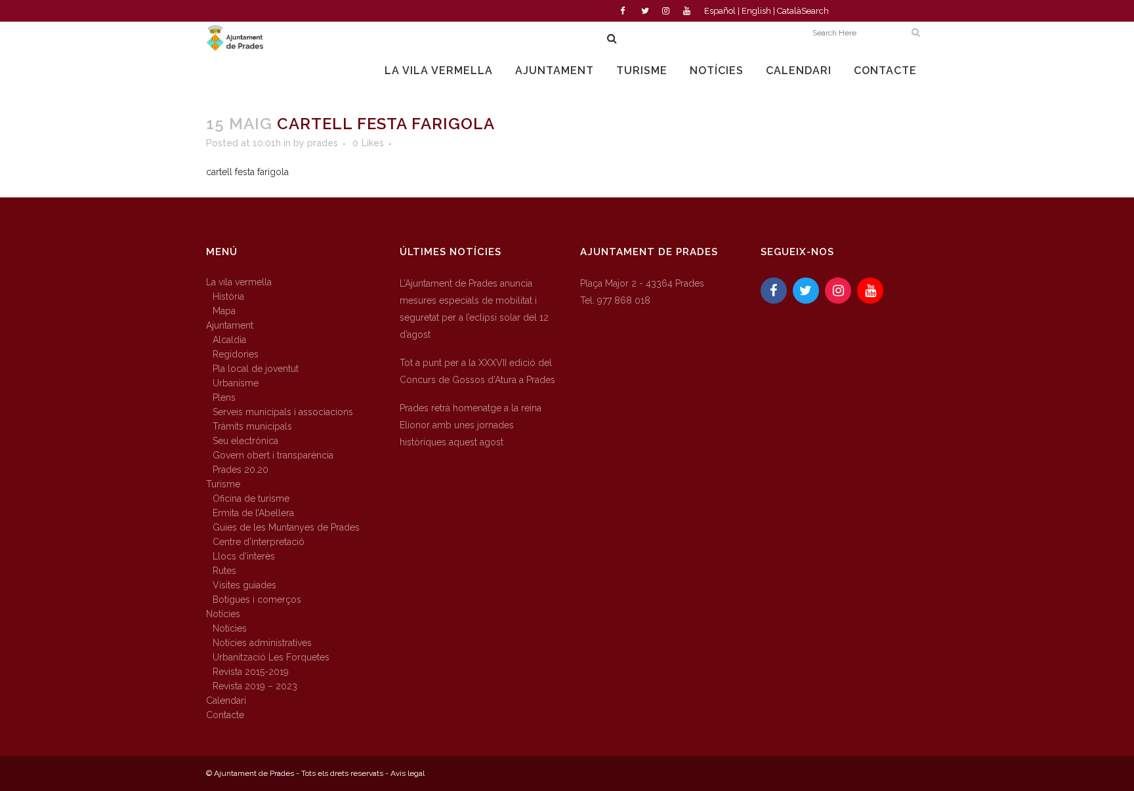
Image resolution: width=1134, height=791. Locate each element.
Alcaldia (229, 340)
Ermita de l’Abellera (253, 513)
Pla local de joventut (256, 368)
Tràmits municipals (252, 426)
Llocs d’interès (244, 556)
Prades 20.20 (240, 469)
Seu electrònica (245, 441)
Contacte (225, 715)
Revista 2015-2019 (251, 671)
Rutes (224, 570)
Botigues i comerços (257, 599)
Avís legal (407, 773)
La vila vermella (239, 282)
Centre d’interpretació (258, 542)
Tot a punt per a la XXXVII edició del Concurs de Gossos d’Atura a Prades (477, 371)
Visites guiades (244, 585)
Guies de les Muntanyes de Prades (286, 527)
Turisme (223, 484)
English (756, 11)
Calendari (226, 700)
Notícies (223, 614)
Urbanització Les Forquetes (271, 657)
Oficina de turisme (251, 498)
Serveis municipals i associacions (283, 412)
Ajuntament (229, 325)
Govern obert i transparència (273, 455)
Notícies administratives (262, 643)
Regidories (236, 354)
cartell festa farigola (247, 172)
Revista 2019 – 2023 (255, 686)
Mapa (224, 311)
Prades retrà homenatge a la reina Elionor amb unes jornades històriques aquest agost (470, 425)
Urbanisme (236, 383)
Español (720, 11)
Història (228, 296)
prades (322, 143)
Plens (224, 397)
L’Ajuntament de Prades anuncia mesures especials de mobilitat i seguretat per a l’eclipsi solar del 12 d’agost (474, 309)
